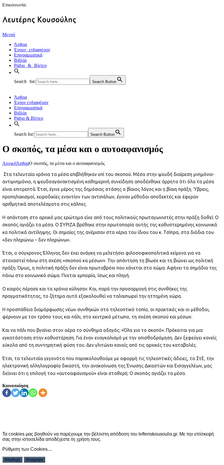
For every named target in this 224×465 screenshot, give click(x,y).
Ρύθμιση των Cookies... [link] (26, 449)
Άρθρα (22, 163)
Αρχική (9, 163)
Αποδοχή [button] (12, 459)
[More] (42, 392)
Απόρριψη (34, 459)
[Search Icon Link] (18, 71)
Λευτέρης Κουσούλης (22, 404)
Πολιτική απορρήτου (21, 424)
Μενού (8, 34)
